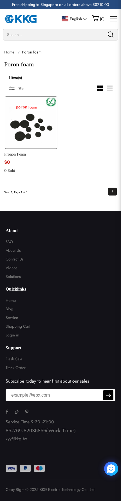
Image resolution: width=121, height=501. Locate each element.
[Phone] (97, 469)
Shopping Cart (18, 326)
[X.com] (101, 469)
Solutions (13, 276)
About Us (13, 250)
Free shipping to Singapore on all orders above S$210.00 (60, 4)
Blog (9, 309)
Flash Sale (14, 359)
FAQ (9, 241)
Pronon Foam (15, 154)
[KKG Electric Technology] (21, 19)
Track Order (16, 367)
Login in (12, 335)
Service (12, 317)
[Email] (99, 469)
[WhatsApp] (96, 469)
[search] (110, 34)
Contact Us (15, 259)
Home (9, 52)
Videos (11, 268)
